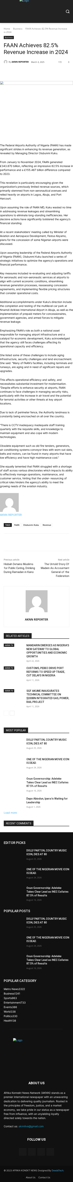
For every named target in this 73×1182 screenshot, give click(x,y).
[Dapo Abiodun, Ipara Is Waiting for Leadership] (13, 804)
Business (17, 28)
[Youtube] (50, 1151)
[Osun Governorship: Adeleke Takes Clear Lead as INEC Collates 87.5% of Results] (13, 784)
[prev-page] (6, 713)
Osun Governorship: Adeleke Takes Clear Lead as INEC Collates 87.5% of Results (47, 782)
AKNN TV (9, 645)
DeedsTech (57, 1170)
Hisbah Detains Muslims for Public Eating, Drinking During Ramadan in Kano (19, 568)
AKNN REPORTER (20, 61)
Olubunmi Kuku (31, 524)
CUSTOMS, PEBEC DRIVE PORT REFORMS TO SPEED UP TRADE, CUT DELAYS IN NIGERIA (45, 672)
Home (7, 28)
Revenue (47, 524)
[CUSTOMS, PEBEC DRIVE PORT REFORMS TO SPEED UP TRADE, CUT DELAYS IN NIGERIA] (13, 677)
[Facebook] (26, 71)
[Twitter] (35, 71)
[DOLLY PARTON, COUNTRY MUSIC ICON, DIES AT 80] (13, 745)
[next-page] (12, 713)
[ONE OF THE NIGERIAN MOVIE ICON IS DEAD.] (13, 765)
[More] (61, 71)
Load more (10, 812)
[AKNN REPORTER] (6, 62)
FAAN (16, 524)
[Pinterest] (44, 71)
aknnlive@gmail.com (31, 1126)
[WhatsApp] (52, 71)
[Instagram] (32, 1151)
